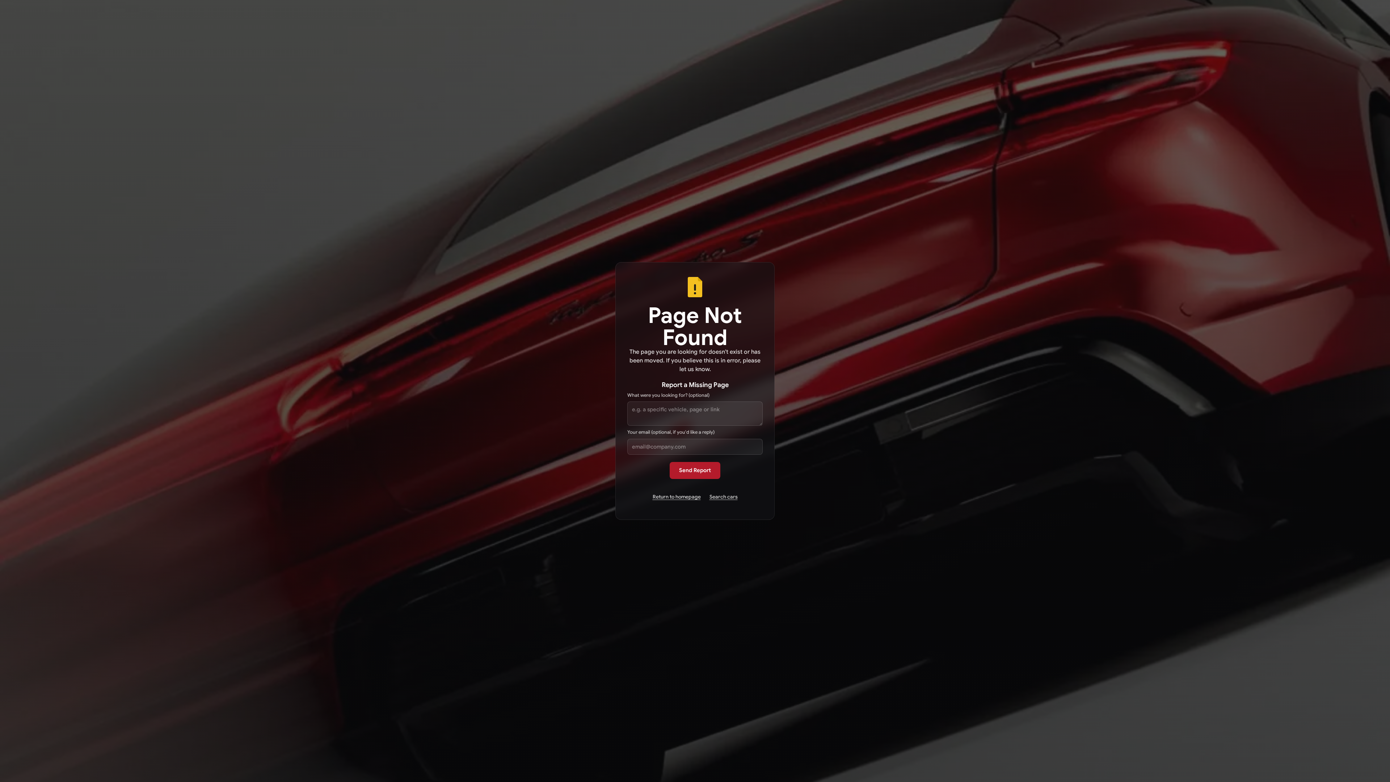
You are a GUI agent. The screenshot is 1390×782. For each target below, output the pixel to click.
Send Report (695, 470)
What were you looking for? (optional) (668, 395)
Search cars (723, 496)
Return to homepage (677, 496)
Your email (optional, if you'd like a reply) (671, 432)
